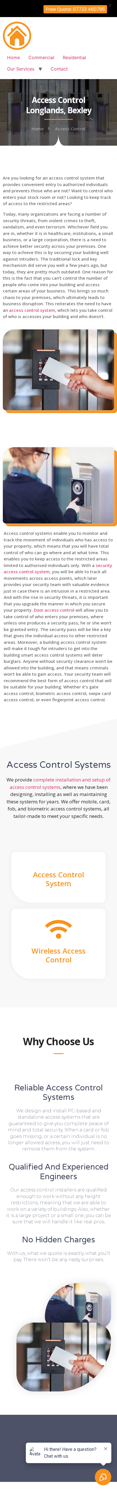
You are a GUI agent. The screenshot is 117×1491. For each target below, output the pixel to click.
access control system (32, 310)
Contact (59, 69)
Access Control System (58, 878)
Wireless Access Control (58, 955)
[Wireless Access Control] (58, 929)
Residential (74, 57)
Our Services (20, 69)
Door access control (54, 610)
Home (13, 57)
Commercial (41, 57)
